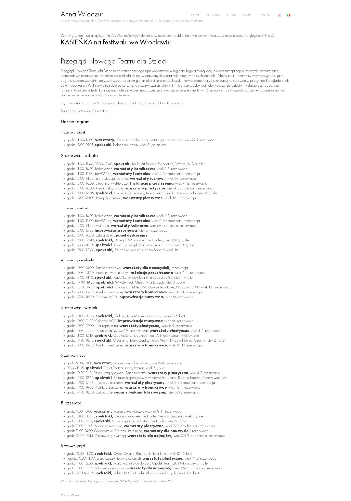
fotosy (231, 15)
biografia (213, 15)
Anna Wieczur (82, 14)
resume (248, 15)
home (195, 15)
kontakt (265, 15)
